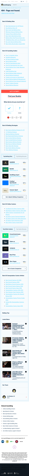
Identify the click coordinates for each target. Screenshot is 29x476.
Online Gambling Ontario (9, 408)
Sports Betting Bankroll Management (15, 79)
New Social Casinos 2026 (12, 282)
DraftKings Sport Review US (15, 177)
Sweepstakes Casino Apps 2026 (14, 306)
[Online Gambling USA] (6, 5)
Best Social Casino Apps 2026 (14, 288)
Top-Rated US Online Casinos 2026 (15, 208)
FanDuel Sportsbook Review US (14, 185)
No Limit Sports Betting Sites (13, 42)
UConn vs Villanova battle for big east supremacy (17, 363)
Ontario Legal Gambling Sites (10, 423)
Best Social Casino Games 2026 (14, 286)
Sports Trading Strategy (12, 83)
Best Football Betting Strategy (14, 140)
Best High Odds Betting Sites (13, 36)
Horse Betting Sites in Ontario (10, 418)
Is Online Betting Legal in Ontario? (11, 428)
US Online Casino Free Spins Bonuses (16, 218)
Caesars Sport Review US (15, 191)
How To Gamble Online (12, 55)
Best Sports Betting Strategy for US (15, 130)
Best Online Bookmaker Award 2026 (15, 44)
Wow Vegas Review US (15, 263)
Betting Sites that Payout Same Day (15, 38)
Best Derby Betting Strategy (13, 148)
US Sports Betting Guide (12, 59)
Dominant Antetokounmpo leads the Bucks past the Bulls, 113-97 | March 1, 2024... (18, 326)
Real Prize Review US (14, 256)
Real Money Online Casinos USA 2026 (16, 210)
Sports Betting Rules (11, 61)
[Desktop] (9, 108)
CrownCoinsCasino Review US (14, 236)
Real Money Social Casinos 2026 (14, 284)
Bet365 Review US (14, 170)
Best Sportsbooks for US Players (14, 26)
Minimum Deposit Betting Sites (14, 32)
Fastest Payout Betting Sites (13, 34)
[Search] (20, 5)
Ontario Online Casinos (8, 421)
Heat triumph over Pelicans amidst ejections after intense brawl (18, 353)
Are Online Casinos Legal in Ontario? (12, 430)
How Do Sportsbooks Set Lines (14, 65)
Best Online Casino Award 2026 (14, 222)
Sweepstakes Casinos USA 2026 (14, 290)
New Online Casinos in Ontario (10, 426)
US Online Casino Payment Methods (15, 216)
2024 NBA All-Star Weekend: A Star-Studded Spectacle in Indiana (18, 374)
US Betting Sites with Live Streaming (15, 40)
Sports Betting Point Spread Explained (16, 81)
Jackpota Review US (14, 249)
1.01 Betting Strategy (11, 132)
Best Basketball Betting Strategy (14, 136)
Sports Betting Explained (12, 75)
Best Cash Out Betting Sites (13, 30)
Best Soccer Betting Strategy (13, 144)
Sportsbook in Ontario (8, 411)
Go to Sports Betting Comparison (14, 197)
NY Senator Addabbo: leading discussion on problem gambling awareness (18, 340)
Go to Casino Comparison (14, 268)
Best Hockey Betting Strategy (13, 142)
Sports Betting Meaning (12, 85)
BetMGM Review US (14, 163)
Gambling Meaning (11, 57)
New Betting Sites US (11, 28)
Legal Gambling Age (11, 71)
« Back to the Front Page (7, 13)
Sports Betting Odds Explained (14, 73)
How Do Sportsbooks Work (13, 63)
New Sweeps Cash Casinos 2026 (14, 292)
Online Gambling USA (5, 7)
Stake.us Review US (14, 243)
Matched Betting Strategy (12, 134)
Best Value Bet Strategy (12, 146)
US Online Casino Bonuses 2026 (14, 220)
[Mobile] (20, 108)
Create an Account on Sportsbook (15, 77)
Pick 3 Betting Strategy (12, 150)
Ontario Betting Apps (8, 416)
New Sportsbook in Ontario (9, 413)
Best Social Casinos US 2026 (13, 280)
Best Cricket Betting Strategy (13, 138)
